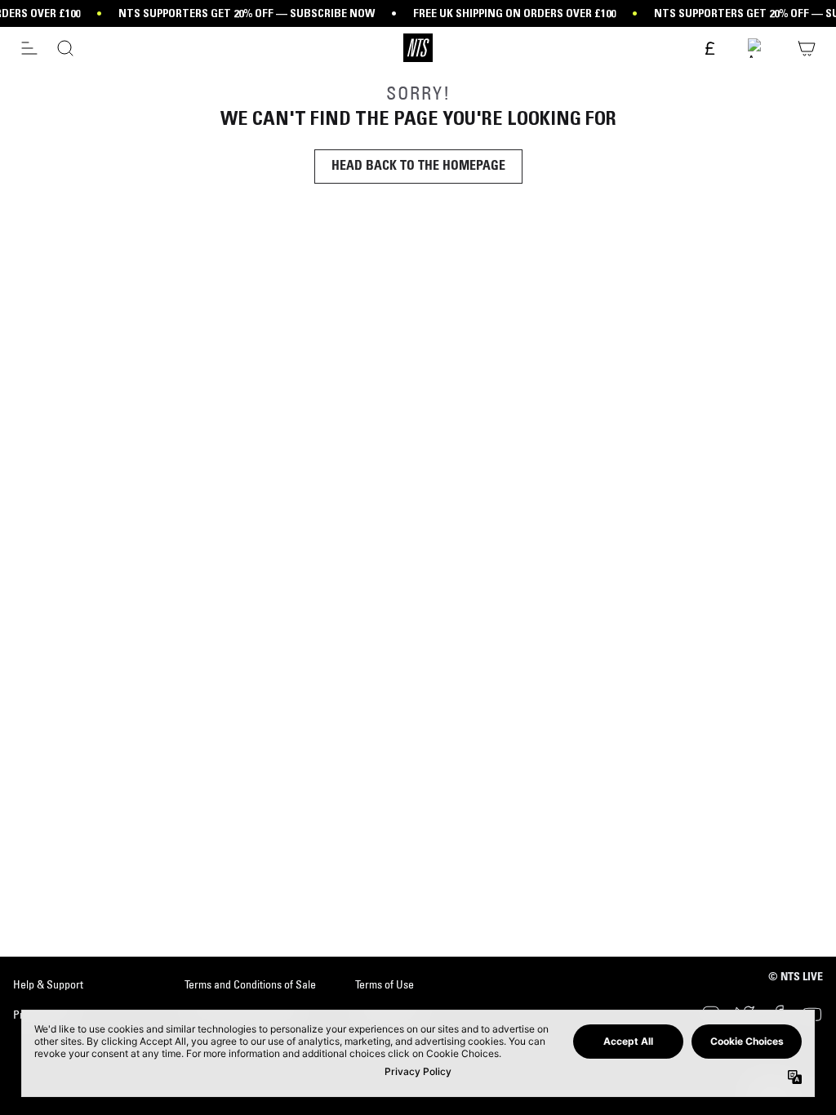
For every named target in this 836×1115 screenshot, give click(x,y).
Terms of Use (384, 984)
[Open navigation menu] (29, 48)
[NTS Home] (417, 47)
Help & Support (48, 984)
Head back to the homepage (418, 166)
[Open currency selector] (709, 49)
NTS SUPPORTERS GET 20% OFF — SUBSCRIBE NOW (246, 13)
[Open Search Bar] (65, 48)
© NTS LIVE (795, 978)
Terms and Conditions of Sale (250, 984)
